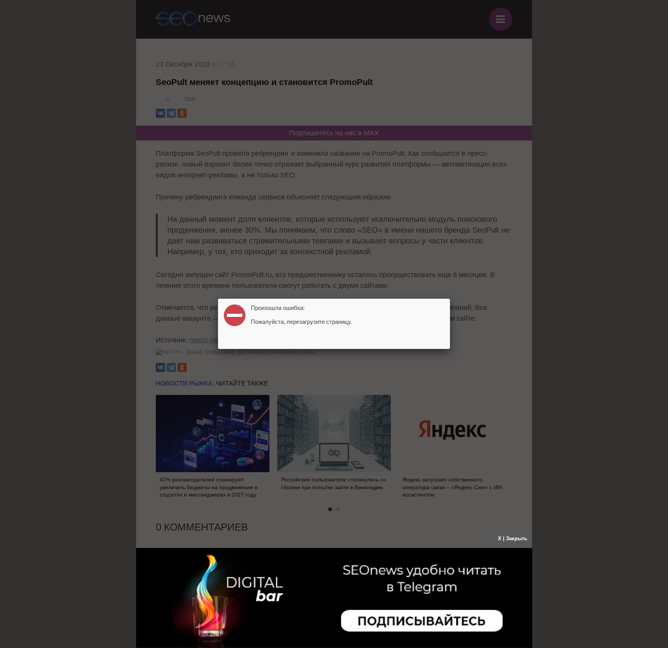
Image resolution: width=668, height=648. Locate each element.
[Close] (450, 299)
